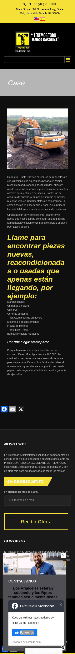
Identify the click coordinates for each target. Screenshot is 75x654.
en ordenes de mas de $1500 (21, 491)
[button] (63, 555)
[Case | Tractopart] (37, 41)
